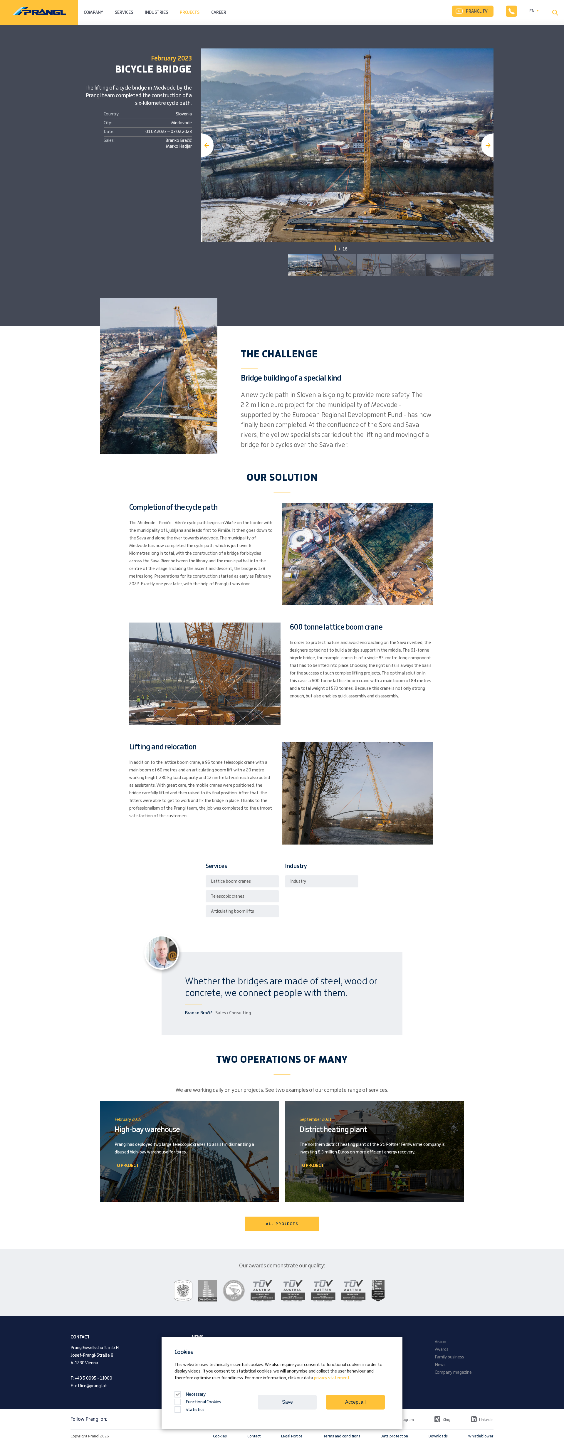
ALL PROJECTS (282, 1224)
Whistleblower (481, 1436)
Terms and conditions (341, 1436)
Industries (156, 12)
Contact (254, 1436)
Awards (442, 1349)
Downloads (438, 1436)
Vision (440, 1342)
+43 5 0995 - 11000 (93, 1378)
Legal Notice (292, 1436)
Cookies (220, 1436)
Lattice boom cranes (231, 881)
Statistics (195, 1409)
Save (287, 1402)
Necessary (195, 1394)
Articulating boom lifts (232, 911)
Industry (298, 881)
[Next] (487, 145)
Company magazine (453, 1372)
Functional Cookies (203, 1402)
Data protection (394, 1436)
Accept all (355, 1402)
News (440, 1365)
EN (532, 11)
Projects (189, 12)
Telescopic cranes (227, 896)
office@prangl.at (91, 1386)
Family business (449, 1357)
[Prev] (207, 145)
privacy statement (332, 1378)
